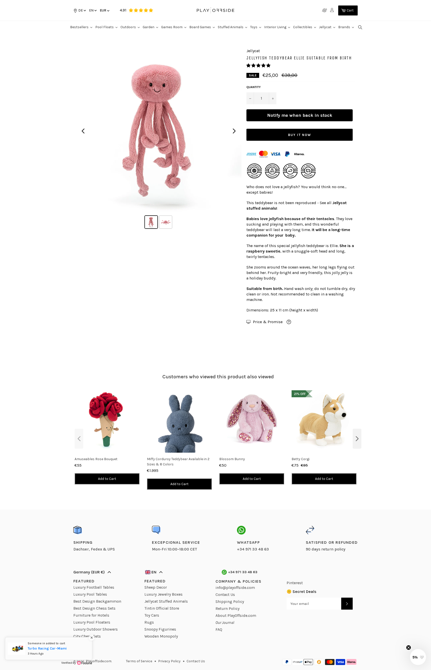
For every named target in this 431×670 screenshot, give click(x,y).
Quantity (253, 87)
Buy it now (299, 135)
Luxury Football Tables (93, 587)
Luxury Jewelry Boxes (163, 594)
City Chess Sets (87, 636)
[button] (92, 10)
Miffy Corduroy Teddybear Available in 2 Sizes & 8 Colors (178, 461)
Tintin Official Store (161, 608)
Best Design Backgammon (97, 601)
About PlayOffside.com (236, 615)
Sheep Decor (155, 587)
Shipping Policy (230, 601)
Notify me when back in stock (299, 115)
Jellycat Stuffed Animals (166, 601)
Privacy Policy (169, 661)
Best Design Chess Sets (94, 608)
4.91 (123, 10)
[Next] (234, 131)
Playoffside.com (98, 661)
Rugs (149, 622)
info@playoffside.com (235, 587)
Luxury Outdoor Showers (95, 629)
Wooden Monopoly (161, 636)
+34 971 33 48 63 (243, 572)
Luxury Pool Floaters (91, 622)
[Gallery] (158, 139)
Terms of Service (139, 661)
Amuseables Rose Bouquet (96, 459)
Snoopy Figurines (160, 629)
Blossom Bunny (232, 459)
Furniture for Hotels (91, 615)
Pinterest (295, 582)
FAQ (219, 629)
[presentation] (79, 439)
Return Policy (227, 608)
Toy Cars (151, 615)
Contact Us (225, 594)
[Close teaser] (408, 647)
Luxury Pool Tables (90, 594)
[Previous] (83, 131)
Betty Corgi (301, 459)
